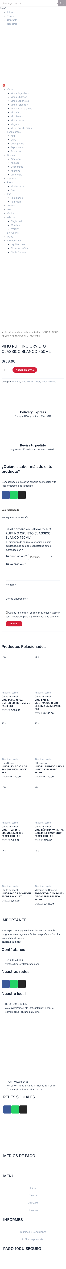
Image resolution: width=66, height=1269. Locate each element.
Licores (11, 155)
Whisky (11, 217)
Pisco (10, 182)
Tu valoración (16, 564)
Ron (9, 194)
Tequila (11, 205)
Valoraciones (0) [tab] (11, 510)
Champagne (17, 143)
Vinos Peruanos (19, 104)
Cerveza (11, 178)
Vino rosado (17, 120)
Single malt (16, 221)
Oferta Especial (19, 252)
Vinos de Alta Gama (21, 108)
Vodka (10, 213)
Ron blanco (17, 197)
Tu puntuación (16, 556)
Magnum (15, 124)
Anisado (15, 162)
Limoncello (16, 174)
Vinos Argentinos (20, 93)
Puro (13, 190)
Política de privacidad (33, 1239)
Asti (13, 135)
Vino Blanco (27, 381)
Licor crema (17, 166)
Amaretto (16, 159)
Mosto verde (17, 186)
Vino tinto (16, 112)
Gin (9, 209)
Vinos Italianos (24, 332)
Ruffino (37, 332)
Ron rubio (16, 201)
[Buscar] (62, 3)
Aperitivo (15, 170)
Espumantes (14, 132)
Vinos (10, 89)
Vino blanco (17, 116)
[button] (33, 8)
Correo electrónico (17, 598)
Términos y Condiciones (33, 1231)
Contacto (12, 20)
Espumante (17, 147)
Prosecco (16, 151)
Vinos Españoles (20, 100)
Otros (10, 236)
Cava (13, 139)
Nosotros (12, 23)
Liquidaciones (18, 244)
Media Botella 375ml (21, 128)
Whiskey (15, 225)
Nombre (11, 584)
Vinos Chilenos (19, 97)
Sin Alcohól (13, 232)
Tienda (10, 16)
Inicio (10, 12)
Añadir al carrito (25, 369)
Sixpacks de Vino (20, 248)
